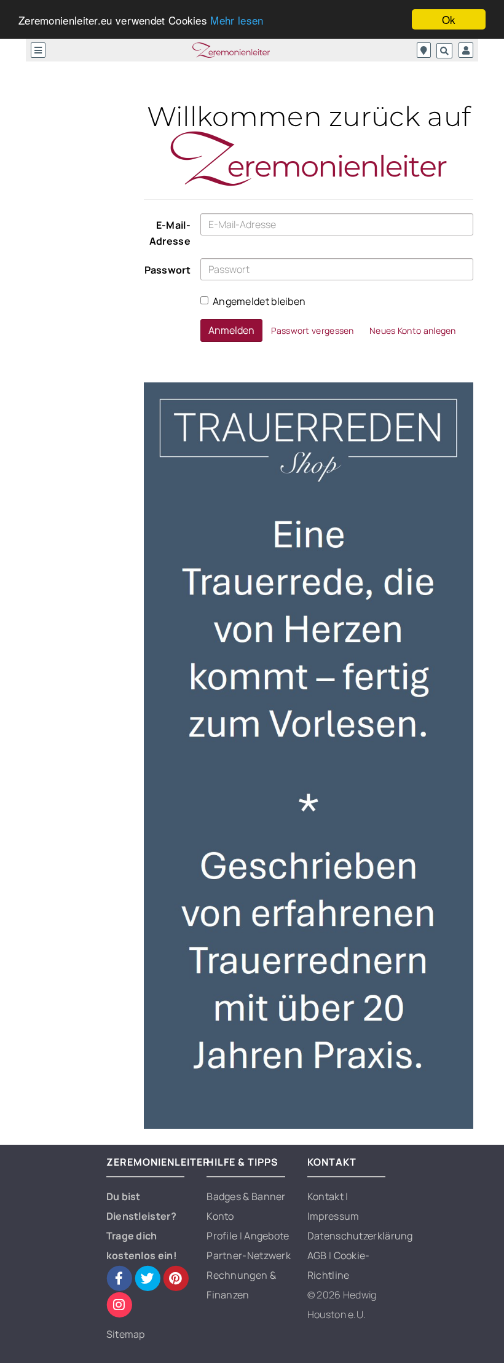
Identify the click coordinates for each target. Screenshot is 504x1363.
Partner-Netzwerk (249, 1255)
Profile (223, 1236)
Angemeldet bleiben (259, 301)
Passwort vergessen (312, 330)
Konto (220, 1216)
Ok (449, 19)
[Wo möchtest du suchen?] (424, 50)
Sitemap (125, 1334)
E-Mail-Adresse (170, 233)
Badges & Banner (246, 1196)
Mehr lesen (236, 20)
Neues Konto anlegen (412, 330)
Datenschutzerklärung (360, 1236)
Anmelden (231, 330)
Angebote (266, 1236)
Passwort (167, 270)
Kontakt (326, 1196)
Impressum (333, 1216)
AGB (318, 1255)
